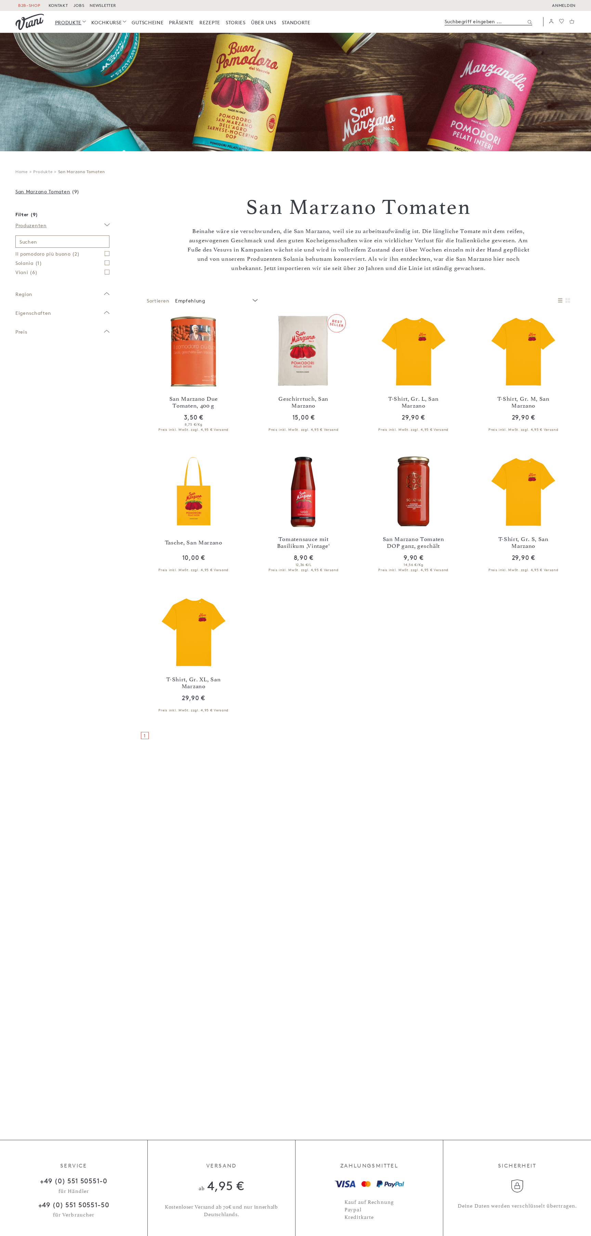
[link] (70, 22)
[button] (551, 21)
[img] (29, 22)
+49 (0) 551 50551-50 (73, 1205)
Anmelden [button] (564, 5)
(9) (47, 191)
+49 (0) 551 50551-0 (73, 1181)
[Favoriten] (561, 22)
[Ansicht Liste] (560, 301)
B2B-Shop (29, 5)
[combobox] (216, 301)
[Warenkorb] (572, 21)
